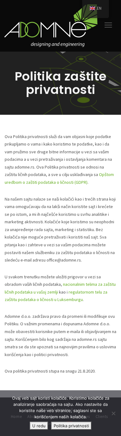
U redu (39, 425)
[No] (113, 413)
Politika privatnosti (71, 425)
